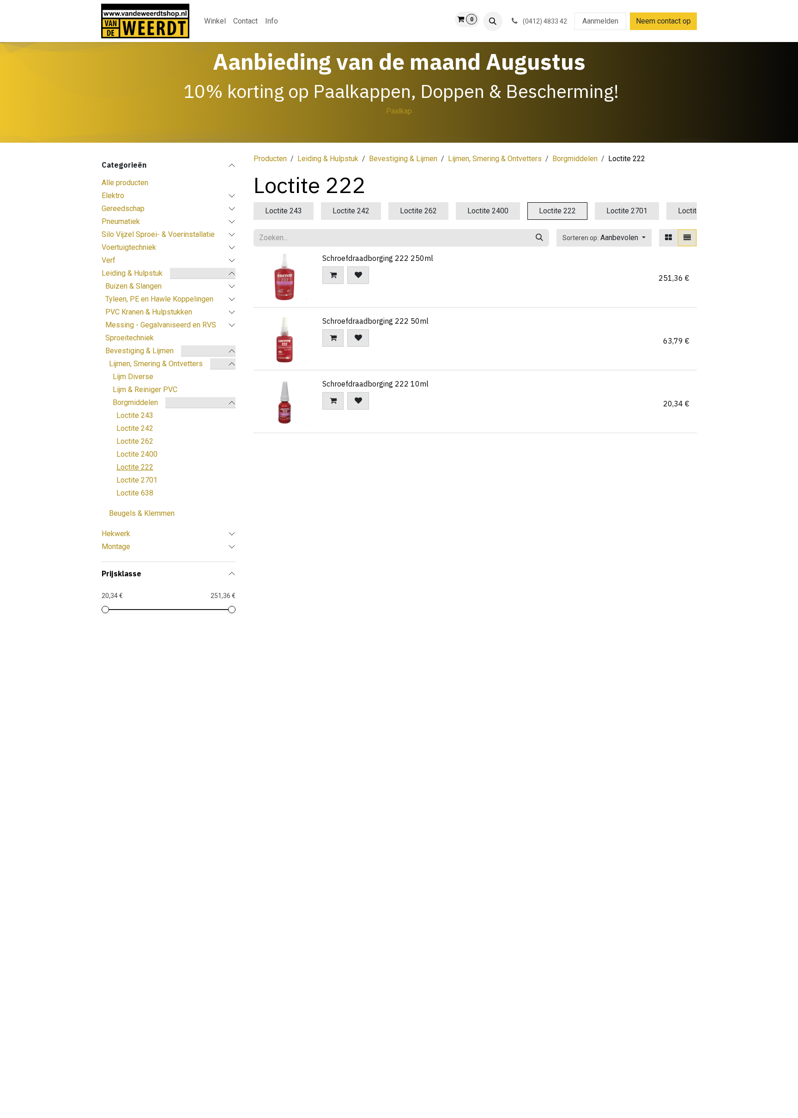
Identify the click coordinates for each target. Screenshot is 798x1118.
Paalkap (399, 111)
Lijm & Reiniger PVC (145, 389)
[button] (492, 21)
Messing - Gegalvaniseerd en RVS (160, 324)
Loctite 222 (134, 467)
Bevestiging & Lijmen (139, 350)
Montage (116, 546)
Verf (108, 260)
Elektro (113, 195)
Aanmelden (600, 21)
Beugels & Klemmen (142, 513)
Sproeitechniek (129, 337)
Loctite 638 (134, 493)
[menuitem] (215, 21)
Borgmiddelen (135, 402)
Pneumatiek (121, 221)
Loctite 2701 (136, 480)
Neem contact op (663, 21)
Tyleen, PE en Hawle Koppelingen (159, 299)
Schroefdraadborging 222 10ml (375, 383)
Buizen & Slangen (133, 286)
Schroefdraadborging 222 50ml (375, 321)
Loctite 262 (134, 441)
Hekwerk (116, 533)
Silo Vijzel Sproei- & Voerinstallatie (158, 234)
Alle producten (125, 182)
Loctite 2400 (136, 454)
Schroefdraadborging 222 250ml (377, 258)
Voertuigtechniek (129, 247)
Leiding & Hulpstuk (132, 273)
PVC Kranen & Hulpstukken (148, 312)
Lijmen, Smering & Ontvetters (156, 363)
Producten (270, 158)
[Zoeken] (539, 238)
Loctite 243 (134, 415)
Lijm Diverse (133, 376)
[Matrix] (668, 238)
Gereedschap (123, 208)
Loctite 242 (134, 428)
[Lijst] (687, 238)
